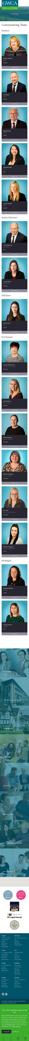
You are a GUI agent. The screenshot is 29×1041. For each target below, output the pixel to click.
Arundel (3, 935)
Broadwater (17, 935)
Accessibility (4, 1001)
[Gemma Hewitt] (14, 611)
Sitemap (14, 1002)
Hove (15, 950)
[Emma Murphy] (14, 424)
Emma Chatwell (7, 58)
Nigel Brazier (7, 131)
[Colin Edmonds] (14, 232)
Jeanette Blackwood (9, 365)
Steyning (4, 977)
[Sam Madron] (14, 388)
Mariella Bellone (8, 588)
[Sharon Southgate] (14, 461)
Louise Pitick (7, 281)
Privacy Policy (5, 1002)
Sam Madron (7, 401)
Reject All (15, 1031)
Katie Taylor (6, 323)
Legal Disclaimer (21, 1001)
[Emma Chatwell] (14, 45)
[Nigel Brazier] (14, 118)
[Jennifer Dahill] (14, 190)
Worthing (16, 977)
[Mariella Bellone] (14, 575)
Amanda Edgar (7, 167)
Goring (3, 950)
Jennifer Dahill (7, 203)
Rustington (16, 963)
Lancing (3, 963)
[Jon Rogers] (14, 81)
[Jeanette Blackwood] (14, 351)
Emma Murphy (7, 437)
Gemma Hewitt (7, 624)
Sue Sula (5, 510)
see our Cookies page (9, 1024)
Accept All (6, 1031)
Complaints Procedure (12, 1001)
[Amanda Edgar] (14, 154)
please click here (16, 1026)
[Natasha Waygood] (14, 533)
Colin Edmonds (7, 245)
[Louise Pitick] (14, 268)
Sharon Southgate (8, 474)
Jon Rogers (6, 94)
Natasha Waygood (8, 547)
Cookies (10, 1002)
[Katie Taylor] (14, 310)
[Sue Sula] (14, 497)
